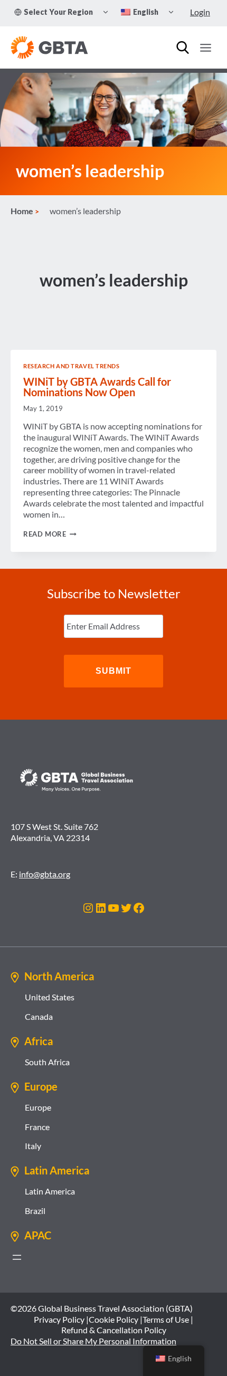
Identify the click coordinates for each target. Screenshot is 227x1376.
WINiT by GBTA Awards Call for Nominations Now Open (97, 386)
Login (200, 12)
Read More (50, 534)
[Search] (182, 47)
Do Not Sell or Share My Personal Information (93, 1341)
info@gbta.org (44, 874)
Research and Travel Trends (71, 365)
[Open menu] (205, 47)
